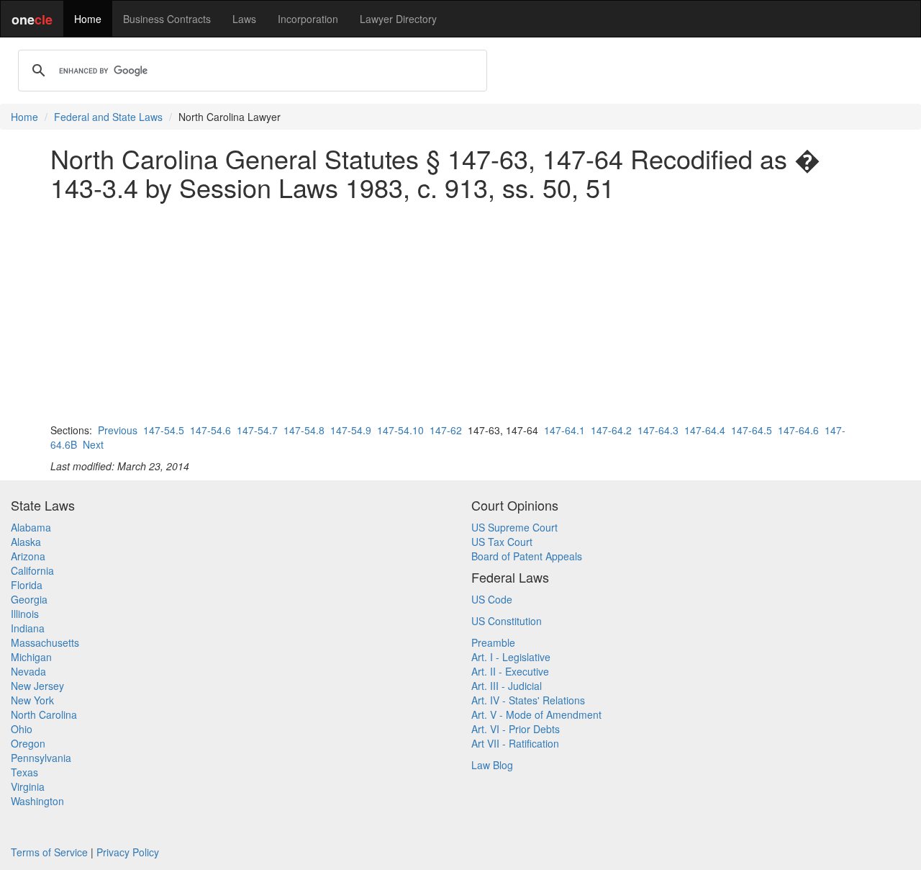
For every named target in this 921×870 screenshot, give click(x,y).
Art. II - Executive (510, 671)
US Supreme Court (514, 527)
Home (87, 19)
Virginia (28, 786)
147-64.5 (751, 430)
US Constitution (506, 621)
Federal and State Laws (108, 116)
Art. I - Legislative (510, 657)
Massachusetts (45, 642)
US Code (491, 599)
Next (93, 444)
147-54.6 (210, 430)
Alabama (31, 527)
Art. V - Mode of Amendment (536, 714)
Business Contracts (167, 19)
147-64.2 (611, 430)
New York (32, 700)
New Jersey (37, 685)
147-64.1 (564, 430)
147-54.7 (257, 430)
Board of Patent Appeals (526, 556)
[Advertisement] (460, 312)
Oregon (28, 743)
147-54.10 (400, 430)
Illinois (25, 613)
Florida (26, 585)
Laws (244, 19)
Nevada (28, 671)
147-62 (446, 430)
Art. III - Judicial (506, 685)
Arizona (28, 556)
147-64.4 (704, 430)
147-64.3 (658, 430)
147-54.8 (304, 430)
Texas (24, 772)
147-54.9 (350, 430)
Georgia (29, 599)
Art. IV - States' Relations (528, 700)
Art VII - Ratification (515, 743)
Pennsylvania (41, 757)
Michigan (31, 657)
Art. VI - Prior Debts (515, 729)
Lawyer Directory (398, 19)
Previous (117, 430)
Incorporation (308, 19)
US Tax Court (501, 541)
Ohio (21, 729)
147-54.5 (163, 430)
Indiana (28, 628)
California (32, 570)
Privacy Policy (127, 852)
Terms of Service (49, 852)
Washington (37, 801)
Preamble (493, 642)
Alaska (26, 541)
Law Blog (492, 765)
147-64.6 (798, 430)
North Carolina (44, 714)
